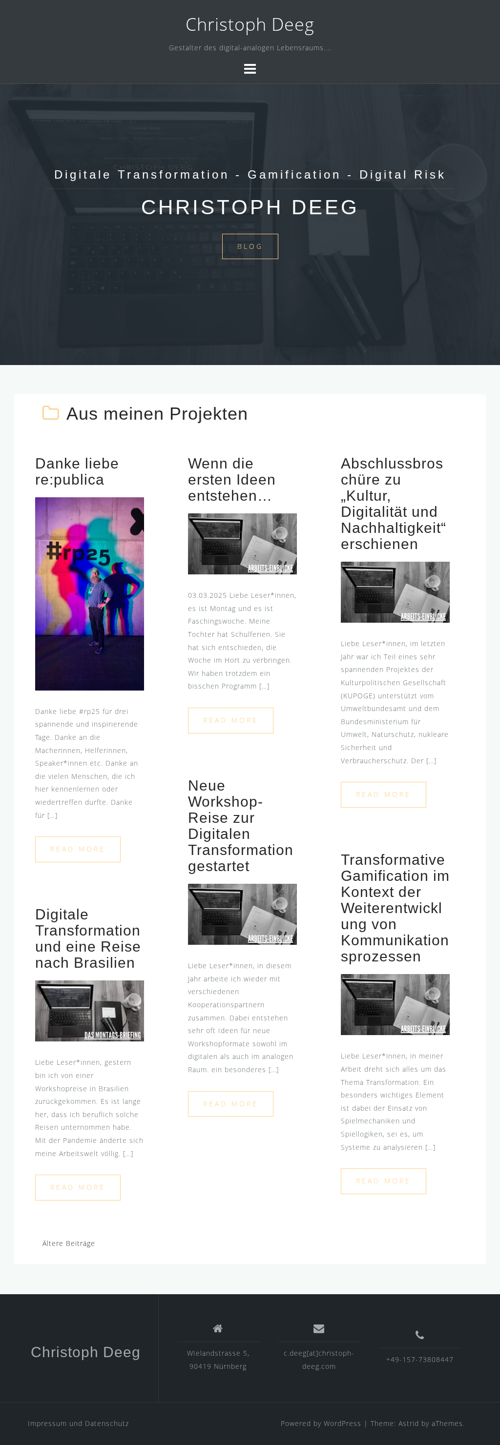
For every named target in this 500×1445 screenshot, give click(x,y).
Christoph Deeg (250, 24)
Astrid (408, 1423)
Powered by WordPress (321, 1423)
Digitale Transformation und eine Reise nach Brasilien (88, 938)
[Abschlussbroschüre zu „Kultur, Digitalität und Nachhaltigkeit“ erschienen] (395, 591)
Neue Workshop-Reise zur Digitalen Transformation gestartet (240, 825)
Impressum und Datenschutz (78, 1423)
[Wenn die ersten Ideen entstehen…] (242, 543)
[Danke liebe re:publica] (89, 593)
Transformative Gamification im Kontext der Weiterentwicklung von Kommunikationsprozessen (395, 908)
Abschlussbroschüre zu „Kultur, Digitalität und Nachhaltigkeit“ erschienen (393, 503)
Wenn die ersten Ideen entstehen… (232, 479)
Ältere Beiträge (68, 1243)
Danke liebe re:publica (77, 471)
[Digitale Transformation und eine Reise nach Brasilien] (89, 1010)
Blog (250, 246)
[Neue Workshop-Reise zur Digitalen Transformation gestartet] (242, 913)
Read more (77, 849)
